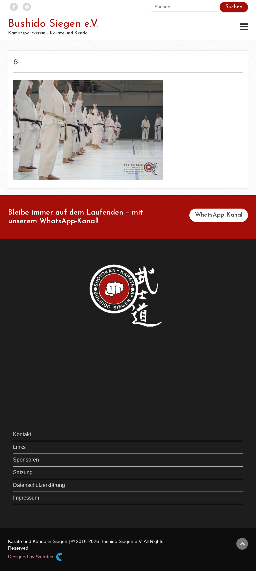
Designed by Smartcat (32, 556)
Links (19, 447)
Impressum (26, 498)
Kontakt (22, 434)
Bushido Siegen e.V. (53, 24)
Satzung (23, 472)
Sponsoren (26, 460)
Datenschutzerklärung (39, 485)
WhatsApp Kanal (218, 215)
